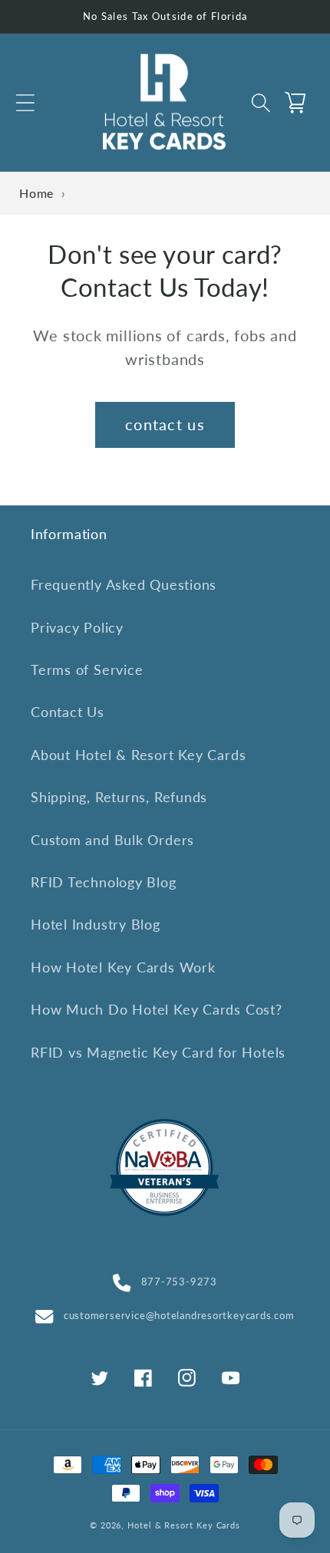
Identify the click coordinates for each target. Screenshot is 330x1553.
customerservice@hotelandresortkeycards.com (179, 1315)
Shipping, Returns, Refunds (119, 796)
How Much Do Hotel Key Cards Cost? (156, 1009)
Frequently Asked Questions (123, 584)
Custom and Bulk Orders (112, 839)
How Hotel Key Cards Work (123, 967)
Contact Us (67, 711)
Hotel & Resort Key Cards (183, 1525)
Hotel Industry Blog (95, 924)
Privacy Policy (77, 627)
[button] (25, 102)
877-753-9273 (179, 1281)
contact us (165, 424)
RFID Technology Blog (104, 882)
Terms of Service (87, 669)
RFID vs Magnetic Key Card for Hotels (158, 1052)
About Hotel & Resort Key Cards (138, 754)
